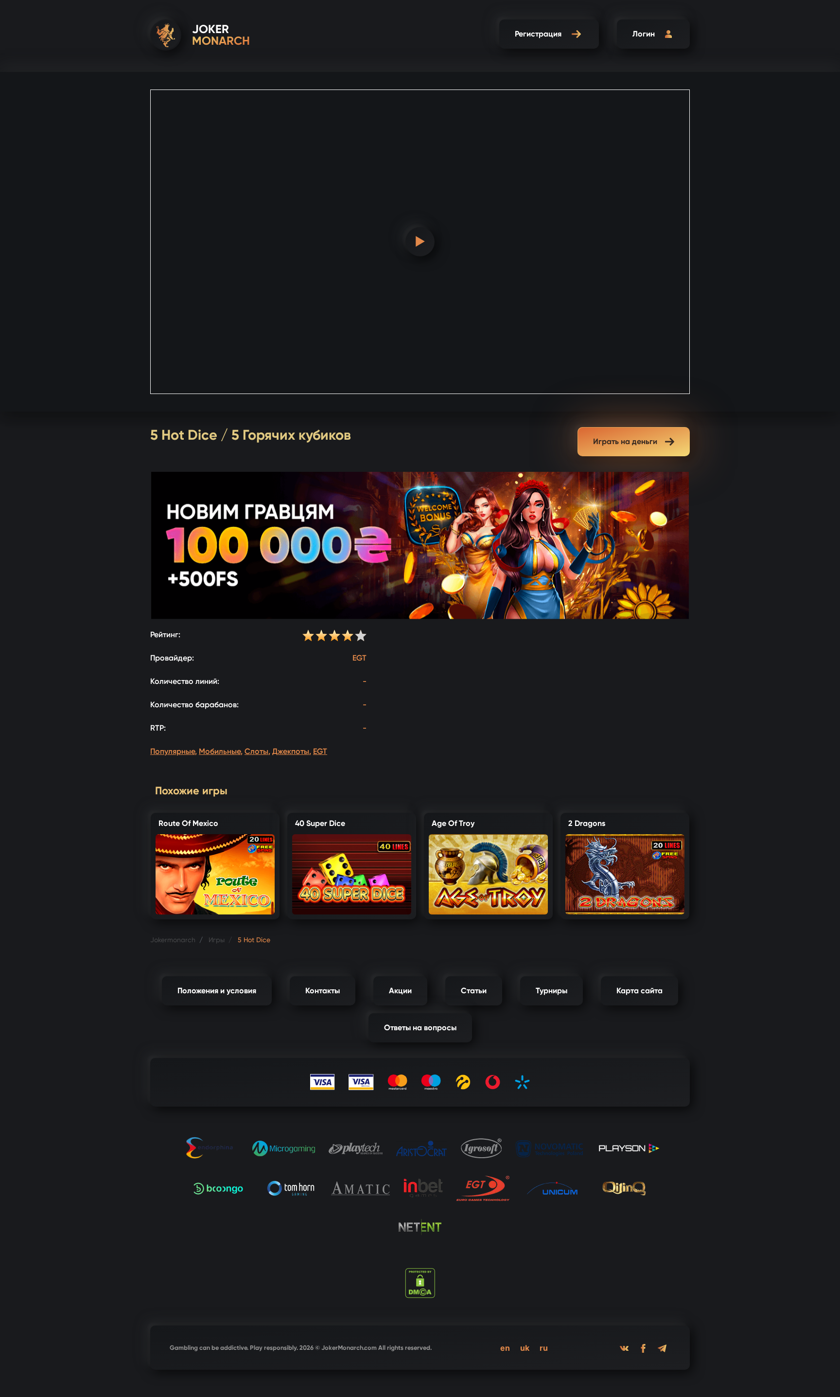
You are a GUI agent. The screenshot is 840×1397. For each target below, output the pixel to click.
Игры (217, 940)
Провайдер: (172, 658)
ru (544, 1348)
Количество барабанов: (194, 704)
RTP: (158, 728)
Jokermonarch (172, 940)
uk (524, 1348)
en (505, 1348)
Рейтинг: (165, 634)
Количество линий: (184, 681)
